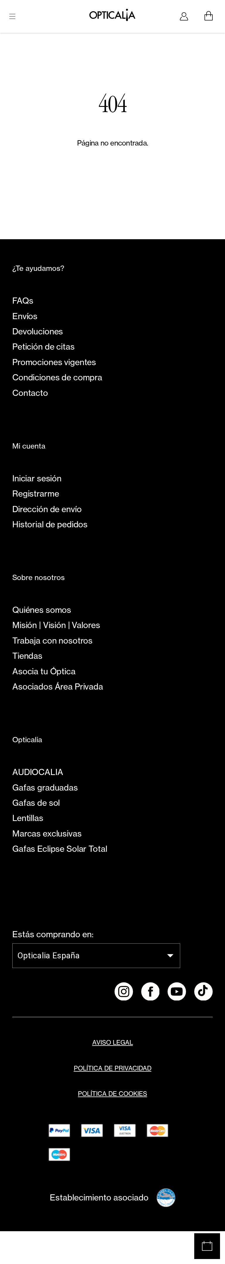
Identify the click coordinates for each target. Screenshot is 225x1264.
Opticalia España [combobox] (48, 955)
